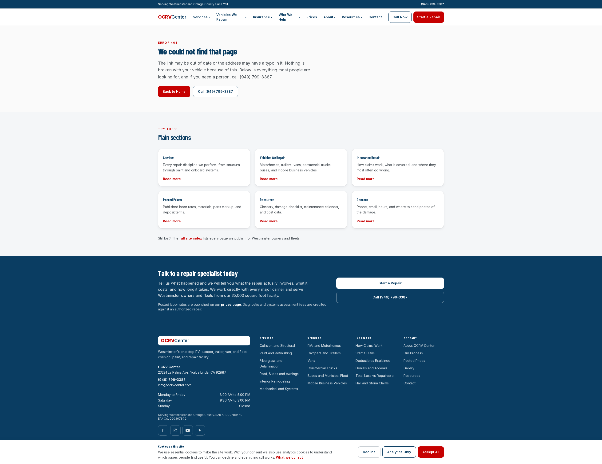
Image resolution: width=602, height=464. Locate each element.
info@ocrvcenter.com (174, 385)
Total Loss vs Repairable (375, 376)
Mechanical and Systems (279, 389)
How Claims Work (369, 346)
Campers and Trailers (324, 353)
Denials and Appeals (371, 368)
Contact (375, 17)
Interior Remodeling (275, 381)
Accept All (431, 452)
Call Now (400, 17)
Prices (311, 17)
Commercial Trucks (322, 368)
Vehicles (314, 338)
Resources (352, 17)
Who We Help (289, 17)
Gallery (409, 368)
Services (201, 17)
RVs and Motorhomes (324, 346)
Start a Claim (365, 353)
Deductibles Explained (373, 361)
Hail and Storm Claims (372, 383)
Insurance (262, 17)
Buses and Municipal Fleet (328, 376)
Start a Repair (428, 17)
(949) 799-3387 (432, 4)
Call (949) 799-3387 (215, 91)
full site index (190, 238)
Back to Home (174, 91)
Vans (311, 361)
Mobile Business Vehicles (327, 383)
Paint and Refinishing (276, 353)
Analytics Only (399, 452)
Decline (369, 452)
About (329, 17)
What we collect (289, 457)
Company (410, 338)
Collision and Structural (277, 346)
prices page (231, 304)
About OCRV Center (419, 346)
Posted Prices (414, 361)
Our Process (413, 353)
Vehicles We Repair (231, 17)
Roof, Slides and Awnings (279, 374)
